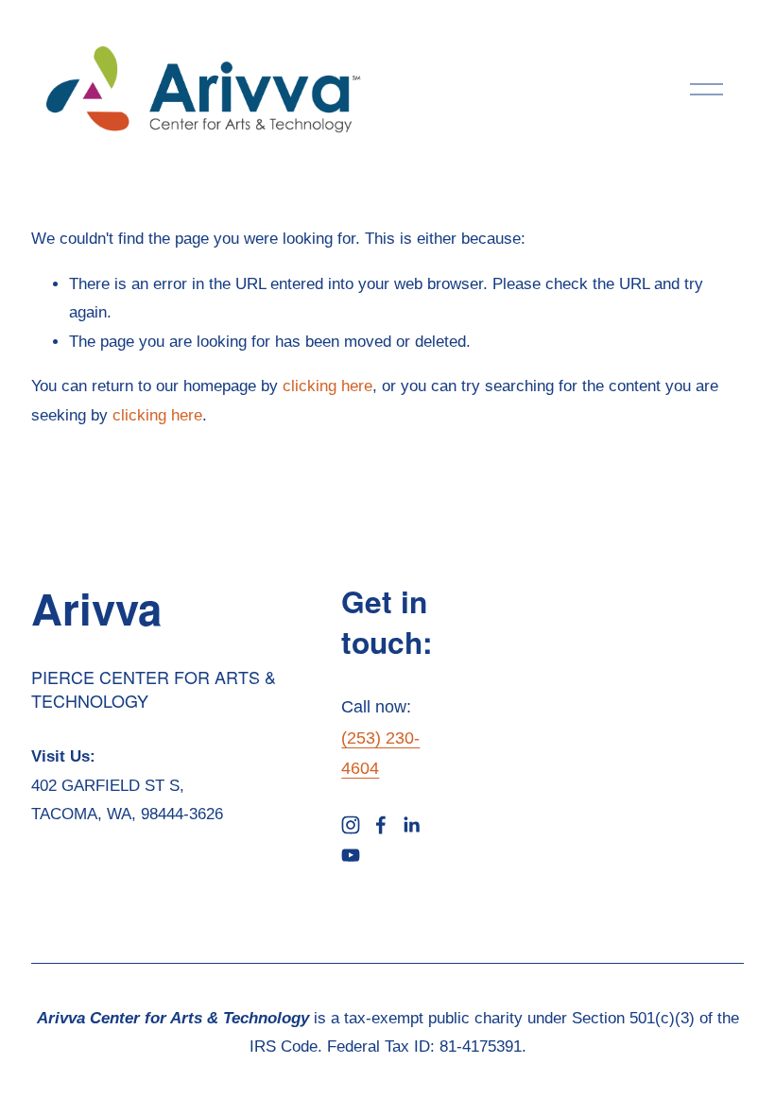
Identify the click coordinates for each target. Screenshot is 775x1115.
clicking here (327, 386)
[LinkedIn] (411, 824)
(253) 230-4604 (380, 753)
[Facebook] (380, 824)
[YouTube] (350, 855)
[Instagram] (350, 824)
